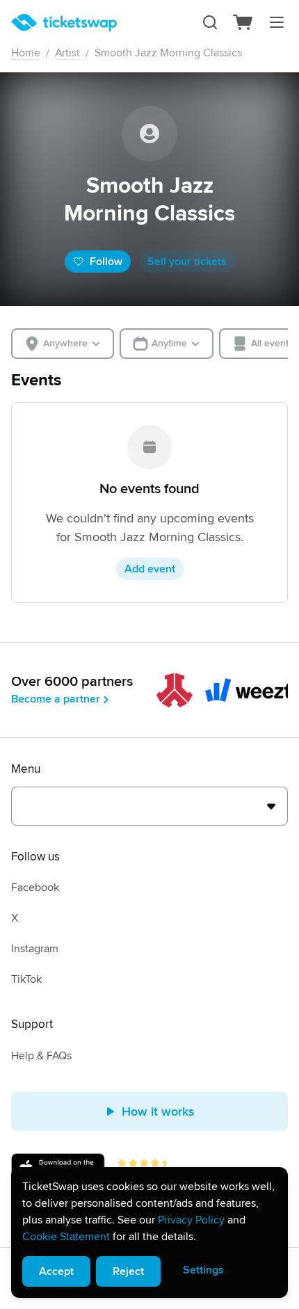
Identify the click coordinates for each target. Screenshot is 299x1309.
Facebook (35, 887)
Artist (67, 53)
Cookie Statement (66, 1237)
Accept (56, 1271)
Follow (106, 261)
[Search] (210, 22)
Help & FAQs (41, 1056)
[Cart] (243, 22)
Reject (128, 1271)
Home (25, 53)
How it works (158, 1111)
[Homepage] (64, 22)
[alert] (149, 1232)
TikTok (26, 979)
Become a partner (55, 699)
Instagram (34, 949)
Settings (203, 1270)
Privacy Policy (191, 1220)
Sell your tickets (187, 261)
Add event (149, 569)
